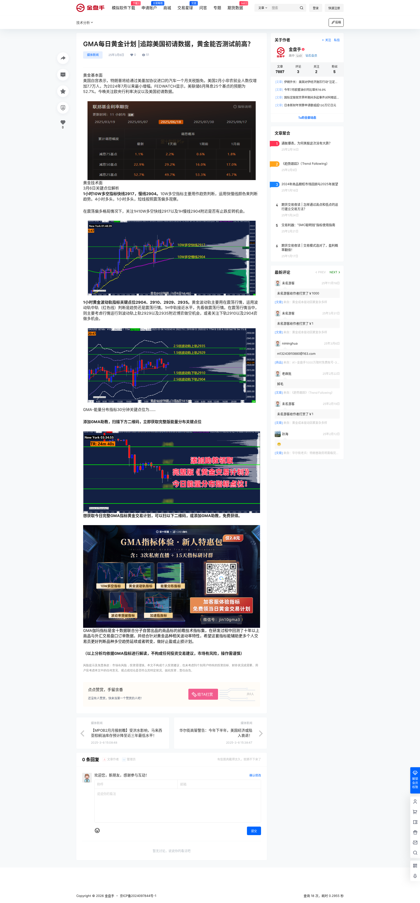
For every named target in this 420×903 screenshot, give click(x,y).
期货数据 (235, 6)
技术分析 (83, 22)
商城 (167, 7)
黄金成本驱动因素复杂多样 (309, 302)
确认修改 (255, 775)
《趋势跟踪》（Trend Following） (313, 392)
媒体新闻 (93, 55)
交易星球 (185, 6)
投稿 (338, 22)
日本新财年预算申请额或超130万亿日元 (305, 105)
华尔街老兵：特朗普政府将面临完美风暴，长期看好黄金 (328, 453)
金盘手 (109, 896)
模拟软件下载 (123, 6)
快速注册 (334, 8)
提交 (254, 831)
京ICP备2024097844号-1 (138, 896)
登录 (316, 8)
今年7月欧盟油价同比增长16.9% (300, 89)
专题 (217, 7)
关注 (328, 40)
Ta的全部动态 (307, 117)
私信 (337, 40)
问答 (203, 7)
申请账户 (149, 6)
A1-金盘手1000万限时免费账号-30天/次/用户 (322, 362)
